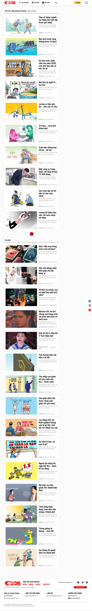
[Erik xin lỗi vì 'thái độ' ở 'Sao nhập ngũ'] (21, 341)
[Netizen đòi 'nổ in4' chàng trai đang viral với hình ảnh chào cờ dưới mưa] (21, 319)
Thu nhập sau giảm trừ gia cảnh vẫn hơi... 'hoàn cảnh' (47, 379)
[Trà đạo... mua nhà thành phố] (21, 133)
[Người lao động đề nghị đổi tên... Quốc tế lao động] (21, 471)
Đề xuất (47, 2)
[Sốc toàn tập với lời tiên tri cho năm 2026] (21, 198)
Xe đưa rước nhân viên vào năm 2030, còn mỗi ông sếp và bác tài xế (47, 64)
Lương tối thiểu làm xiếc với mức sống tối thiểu (47, 215)
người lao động (32, 11)
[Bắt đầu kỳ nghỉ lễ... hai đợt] (21, 90)
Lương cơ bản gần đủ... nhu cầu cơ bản (48, 105)
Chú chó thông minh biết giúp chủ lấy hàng (48, 271)
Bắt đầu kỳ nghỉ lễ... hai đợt (48, 83)
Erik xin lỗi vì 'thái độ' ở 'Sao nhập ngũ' (48, 334)
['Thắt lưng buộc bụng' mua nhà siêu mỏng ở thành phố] (21, 514)
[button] (55, 3)
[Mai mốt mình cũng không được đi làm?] (21, 46)
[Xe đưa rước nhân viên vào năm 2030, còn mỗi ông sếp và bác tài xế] (21, 68)
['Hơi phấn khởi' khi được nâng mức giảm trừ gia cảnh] (21, 406)
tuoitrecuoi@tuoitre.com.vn (55, 595)
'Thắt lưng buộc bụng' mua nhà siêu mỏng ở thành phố (47, 509)
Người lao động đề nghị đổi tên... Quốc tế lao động (48, 466)
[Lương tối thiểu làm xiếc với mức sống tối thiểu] (21, 220)
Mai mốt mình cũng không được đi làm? (48, 40)
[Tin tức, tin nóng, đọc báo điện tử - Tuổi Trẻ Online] (25, 584)
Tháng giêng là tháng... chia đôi (46, 529)
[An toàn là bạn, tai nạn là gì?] (21, 449)
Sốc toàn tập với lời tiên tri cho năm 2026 (47, 193)
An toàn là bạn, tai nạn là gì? (47, 443)
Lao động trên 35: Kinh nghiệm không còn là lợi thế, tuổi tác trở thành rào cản (48, 424)
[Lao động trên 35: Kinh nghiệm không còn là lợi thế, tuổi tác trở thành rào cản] (21, 427)
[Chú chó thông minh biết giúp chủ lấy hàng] (21, 275)
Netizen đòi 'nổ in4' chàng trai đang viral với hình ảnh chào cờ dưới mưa (48, 315)
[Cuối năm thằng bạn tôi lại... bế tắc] (21, 155)
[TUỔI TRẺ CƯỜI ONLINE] (12, 584)
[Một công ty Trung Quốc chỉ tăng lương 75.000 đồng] (21, 177)
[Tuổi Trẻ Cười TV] (82, 582)
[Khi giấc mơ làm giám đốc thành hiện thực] (21, 492)
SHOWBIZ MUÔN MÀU (43, 347)
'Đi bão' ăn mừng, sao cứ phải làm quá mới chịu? (48, 292)
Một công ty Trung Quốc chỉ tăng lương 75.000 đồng (48, 172)
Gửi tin (78, 2)
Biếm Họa (41, 32)
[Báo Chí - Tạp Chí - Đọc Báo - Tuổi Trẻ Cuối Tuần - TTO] (31, 584)
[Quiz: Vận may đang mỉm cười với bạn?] (21, 254)
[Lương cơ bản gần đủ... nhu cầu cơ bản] (21, 111)
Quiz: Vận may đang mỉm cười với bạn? (48, 247)
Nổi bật (36, 2)
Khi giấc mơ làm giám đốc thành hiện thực (48, 488)
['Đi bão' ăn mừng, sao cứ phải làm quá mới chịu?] (21, 297)
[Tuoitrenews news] (46, 584)
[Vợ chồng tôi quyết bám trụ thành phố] (21, 558)
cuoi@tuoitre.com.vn (33, 595)
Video (40, 283)
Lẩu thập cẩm (43, 184)
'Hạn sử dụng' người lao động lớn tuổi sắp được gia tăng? (48, 20)
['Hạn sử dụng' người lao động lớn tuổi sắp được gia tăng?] (21, 25)
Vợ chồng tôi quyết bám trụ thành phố (47, 551)
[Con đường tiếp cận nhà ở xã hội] (21, 362)
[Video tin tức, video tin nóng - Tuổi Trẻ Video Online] (39, 584)
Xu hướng (25, 2)
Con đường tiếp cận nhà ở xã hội (47, 356)
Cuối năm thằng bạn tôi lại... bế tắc (48, 148)
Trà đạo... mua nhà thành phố (47, 127)
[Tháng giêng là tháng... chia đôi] (21, 536)
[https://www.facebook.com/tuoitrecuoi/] (78, 582)
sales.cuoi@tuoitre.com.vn (12, 598)
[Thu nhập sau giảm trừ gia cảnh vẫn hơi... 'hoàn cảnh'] (21, 384)
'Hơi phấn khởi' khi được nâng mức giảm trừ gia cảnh (47, 401)
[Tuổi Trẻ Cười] (87, 582)
